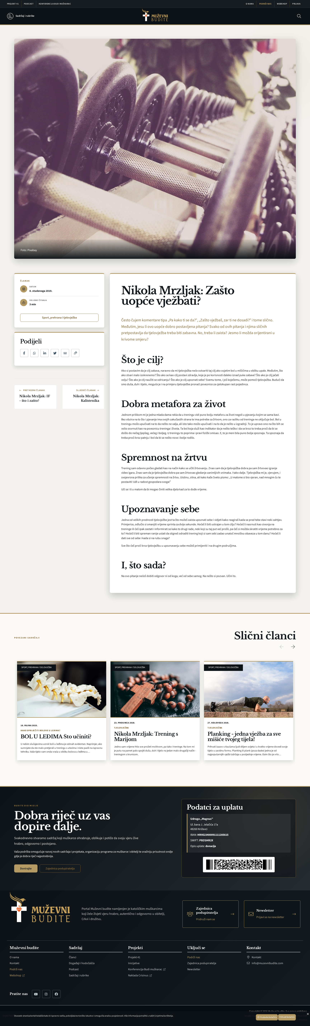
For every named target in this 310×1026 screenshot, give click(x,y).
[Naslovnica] (155, 16)
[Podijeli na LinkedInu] (45, 353)
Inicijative (134, 963)
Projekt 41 (13, 3)
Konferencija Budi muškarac (55, 3)
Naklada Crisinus (138, 975)
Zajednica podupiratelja (60, 869)
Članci (72, 957)
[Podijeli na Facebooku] (24, 353)
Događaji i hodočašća (82, 963)
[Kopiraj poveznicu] (75, 353)
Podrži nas (265, 3)
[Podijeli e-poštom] (65, 353)
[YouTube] (36, 994)
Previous (281, 647)
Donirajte (26, 869)
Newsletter (193, 969)
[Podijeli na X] (55, 353)
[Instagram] (46, 994)
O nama (250, 3)
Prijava (296, 3)
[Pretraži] (299, 16)
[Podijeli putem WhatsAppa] (34, 353)
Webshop (282, 3)
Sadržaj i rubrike (79, 975)
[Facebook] (56, 994)
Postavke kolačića (268, 1017)
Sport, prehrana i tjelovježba (59, 318)
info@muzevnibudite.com (267, 963)
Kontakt (14, 963)
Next (293, 647)
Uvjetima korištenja (164, 1015)
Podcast (29, 3)
